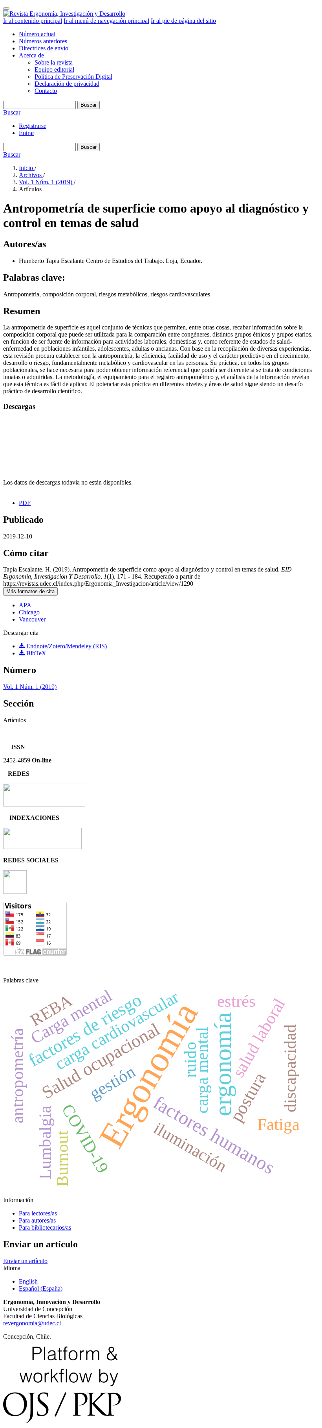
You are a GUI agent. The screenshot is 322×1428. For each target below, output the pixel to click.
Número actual (37, 34)
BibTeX (35, 653)
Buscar (88, 105)
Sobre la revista (54, 62)
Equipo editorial (54, 69)
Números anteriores (43, 41)
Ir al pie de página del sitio (183, 20)
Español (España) (40, 1288)
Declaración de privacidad (67, 83)
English (28, 1281)
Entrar (26, 132)
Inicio (27, 168)
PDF (25, 502)
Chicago (29, 612)
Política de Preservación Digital (73, 76)
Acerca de (31, 55)
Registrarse (32, 125)
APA (25, 605)
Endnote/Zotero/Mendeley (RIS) (66, 646)
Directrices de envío (43, 48)
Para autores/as (37, 1220)
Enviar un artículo (25, 1261)
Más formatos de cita (30, 591)
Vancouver (32, 619)
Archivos (31, 175)
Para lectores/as (38, 1213)
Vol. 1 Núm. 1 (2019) (46, 182)
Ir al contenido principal (32, 20)
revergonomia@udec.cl (32, 1323)
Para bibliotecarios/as (45, 1227)
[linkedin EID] (15, 891)
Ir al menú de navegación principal (106, 20)
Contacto (46, 90)
